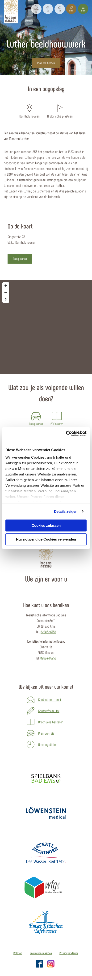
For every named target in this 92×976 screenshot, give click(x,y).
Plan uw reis (46, 733)
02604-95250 (48, 658)
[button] (48, 9)
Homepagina (29, 78)
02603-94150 (48, 632)
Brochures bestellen (50, 722)
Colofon (17, 953)
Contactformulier (48, 710)
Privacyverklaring (69, 953)
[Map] (46, 327)
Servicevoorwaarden (41, 953)
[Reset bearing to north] (5, 299)
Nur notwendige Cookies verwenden (46, 539)
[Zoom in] (5, 285)
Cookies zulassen (46, 525)
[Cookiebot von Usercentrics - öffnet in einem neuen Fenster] (66, 434)
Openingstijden (47, 744)
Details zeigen (65, 511)
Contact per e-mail (50, 699)
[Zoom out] (5, 292)
